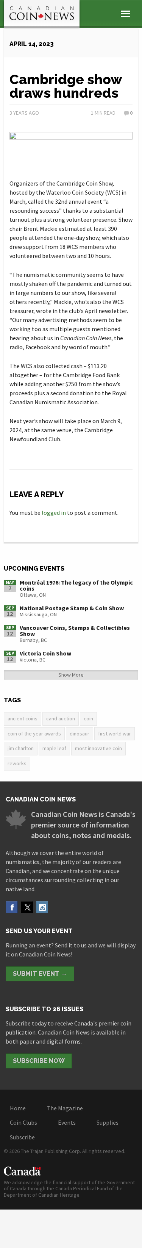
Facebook (12, 907)
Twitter (27, 907)
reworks (17, 763)
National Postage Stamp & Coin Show (72, 608)
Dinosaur (79, 733)
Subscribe (22, 1137)
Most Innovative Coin (98, 748)
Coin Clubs (23, 1122)
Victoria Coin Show (45, 653)
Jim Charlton (21, 748)
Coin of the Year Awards (34, 733)
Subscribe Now (39, 1060)
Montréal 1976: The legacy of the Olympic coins (76, 585)
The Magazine (65, 1108)
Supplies (108, 1122)
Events (67, 1122)
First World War (114, 733)
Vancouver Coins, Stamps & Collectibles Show (75, 630)
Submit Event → (40, 973)
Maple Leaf (54, 748)
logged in (54, 512)
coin (88, 718)
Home (18, 1108)
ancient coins (22, 718)
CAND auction (60, 718)
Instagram (42, 907)
